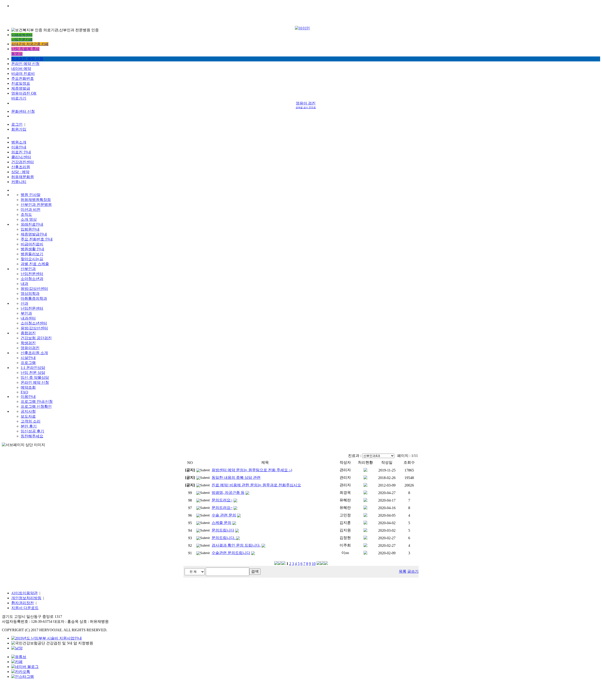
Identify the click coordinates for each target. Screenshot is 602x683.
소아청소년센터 (34, 323)
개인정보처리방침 (26, 598)
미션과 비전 (30, 210)
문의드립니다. (224, 538)
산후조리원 (20, 167)
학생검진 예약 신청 (27, 59)
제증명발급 (20, 88)
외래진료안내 (32, 224)
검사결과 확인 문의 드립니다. (236, 545)
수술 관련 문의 (224, 515)
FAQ (24, 392)
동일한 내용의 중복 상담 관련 (236, 477)
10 (314, 564)
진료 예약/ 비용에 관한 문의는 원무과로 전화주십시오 (256, 485)
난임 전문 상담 (33, 373)
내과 (24, 284)
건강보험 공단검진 (36, 338)
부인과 (26, 313)
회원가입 (18, 129)
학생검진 (28, 343)
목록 (402, 571)
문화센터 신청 (23, 111)
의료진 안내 (21, 152)
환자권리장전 (22, 603)
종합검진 (28, 333)
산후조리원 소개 (34, 353)
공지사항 (28, 411)
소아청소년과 (32, 279)
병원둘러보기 (32, 254)
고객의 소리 (30, 421)
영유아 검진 (306, 105)
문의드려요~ (222, 500)
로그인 (17, 124)
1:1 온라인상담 (33, 368)
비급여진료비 (32, 244)
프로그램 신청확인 (36, 406)
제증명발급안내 (34, 234)
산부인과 (28, 269)
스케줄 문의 (221, 523)
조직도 (26, 214)
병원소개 (18, 142)
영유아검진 (30, 348)
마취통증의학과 (34, 298)
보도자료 (28, 416)
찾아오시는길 (32, 259)
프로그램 (28, 363)
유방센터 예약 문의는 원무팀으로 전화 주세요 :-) (252, 470)
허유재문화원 (22, 177)
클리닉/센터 (21, 157)
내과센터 (28, 318)
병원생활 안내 (32, 249)
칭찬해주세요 (32, 436)
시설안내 (28, 358)
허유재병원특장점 (36, 200)
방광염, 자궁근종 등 (228, 493)
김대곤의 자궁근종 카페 (29, 44)
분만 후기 (29, 426)
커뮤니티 (18, 182)
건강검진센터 (22, 162)
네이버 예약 (21, 69)
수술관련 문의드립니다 (231, 553)
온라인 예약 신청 (25, 64)
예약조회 (28, 387)
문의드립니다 (223, 530)
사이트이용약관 (24, 593)
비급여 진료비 (23, 74)
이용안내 (18, 147)
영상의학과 (30, 294)
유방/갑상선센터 (34, 289)
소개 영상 (29, 219)
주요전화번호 (22, 78)
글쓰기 (413, 571)
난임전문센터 (32, 274)
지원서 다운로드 (25, 608)
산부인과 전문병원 (36, 205)
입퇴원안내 (30, 229)
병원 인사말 (30, 195)
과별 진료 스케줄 (35, 264)
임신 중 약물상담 (35, 377)
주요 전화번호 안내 (37, 239)
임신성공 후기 (32, 431)
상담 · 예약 (20, 172)
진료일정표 (20, 83)
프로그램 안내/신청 (37, 401)
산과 (24, 303)
